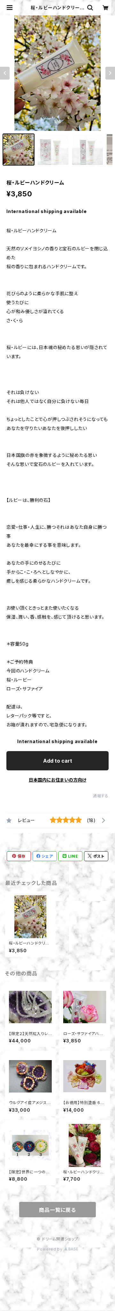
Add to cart (57, 761)
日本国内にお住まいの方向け (57, 780)
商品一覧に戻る (57, 1210)
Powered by (50, 1249)
